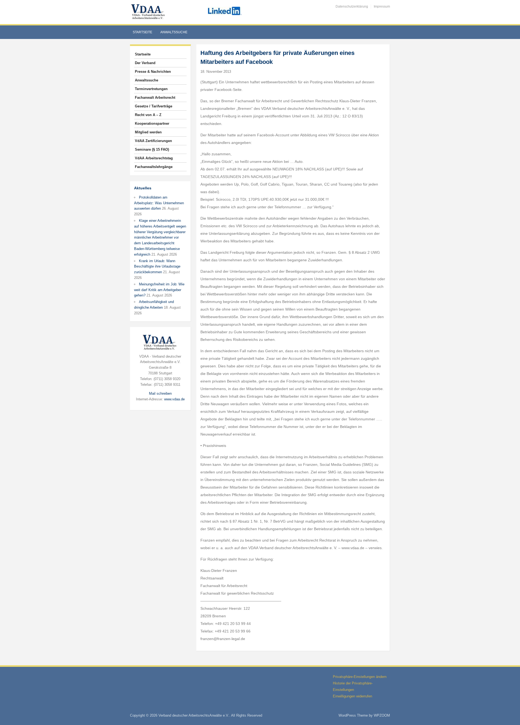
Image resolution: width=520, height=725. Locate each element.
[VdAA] (148, 11)
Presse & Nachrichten (153, 72)
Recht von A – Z (148, 115)
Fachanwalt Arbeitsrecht (155, 97)
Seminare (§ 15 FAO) (152, 149)
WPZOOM (382, 715)
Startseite (142, 32)
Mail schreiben (160, 393)
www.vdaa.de (174, 399)
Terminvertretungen (151, 89)
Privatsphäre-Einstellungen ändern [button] (359, 677)
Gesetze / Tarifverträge (153, 106)
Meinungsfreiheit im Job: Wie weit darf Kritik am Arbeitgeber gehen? (159, 290)
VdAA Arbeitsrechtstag (154, 158)
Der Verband (145, 63)
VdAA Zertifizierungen (153, 141)
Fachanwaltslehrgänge (154, 167)
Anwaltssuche (173, 32)
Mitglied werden (148, 132)
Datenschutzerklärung (352, 6)
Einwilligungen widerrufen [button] (352, 696)
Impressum (382, 6)
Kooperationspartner (152, 123)
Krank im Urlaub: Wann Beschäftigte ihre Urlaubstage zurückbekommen (157, 266)
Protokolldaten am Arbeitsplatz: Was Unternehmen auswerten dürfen (159, 203)
